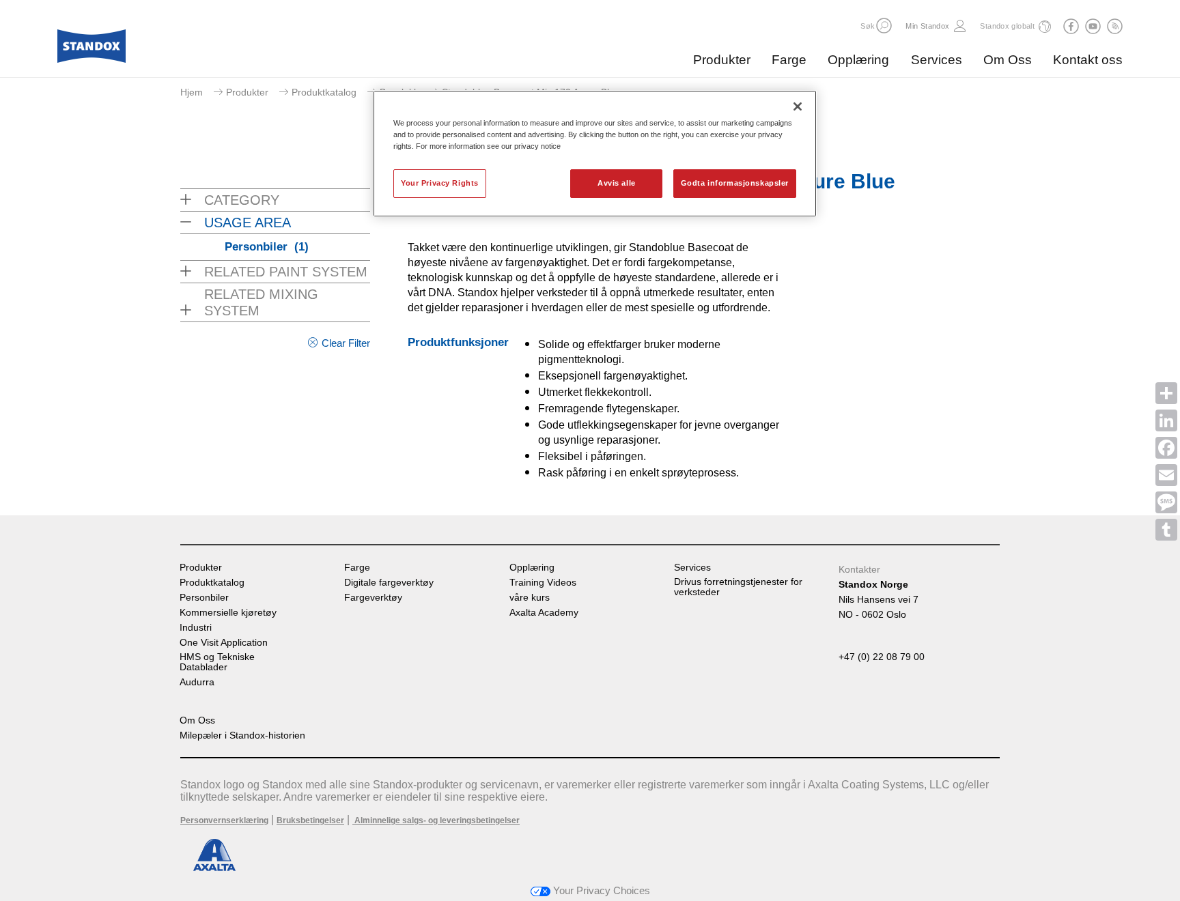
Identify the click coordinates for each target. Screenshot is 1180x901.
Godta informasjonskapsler (735, 183)
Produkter (721, 60)
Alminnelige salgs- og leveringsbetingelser (436, 820)
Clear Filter (346, 343)
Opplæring (858, 60)
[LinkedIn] (1166, 420)
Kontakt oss (1088, 60)
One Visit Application (224, 643)
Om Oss (1007, 60)
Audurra (197, 682)
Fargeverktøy (373, 597)
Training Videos (542, 582)
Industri (196, 628)
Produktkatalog (324, 92)
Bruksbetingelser (310, 820)
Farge (789, 60)
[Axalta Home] (91, 50)
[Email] (1166, 475)
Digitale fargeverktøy (389, 582)
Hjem (191, 92)
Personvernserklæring (224, 820)
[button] (884, 25)
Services (936, 60)
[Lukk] (798, 106)
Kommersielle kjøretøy (228, 612)
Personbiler (267, 246)
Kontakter (859, 569)
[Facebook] (1166, 447)
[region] (595, 153)
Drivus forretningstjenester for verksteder (738, 587)
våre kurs (529, 597)
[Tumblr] (1166, 529)
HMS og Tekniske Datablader (217, 662)
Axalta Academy (543, 612)
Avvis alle (617, 183)
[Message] (1166, 502)
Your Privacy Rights (440, 183)
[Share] (1166, 393)
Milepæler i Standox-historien (242, 735)
